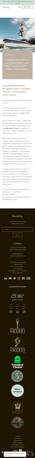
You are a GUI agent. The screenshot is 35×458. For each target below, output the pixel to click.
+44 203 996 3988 (17, 273)
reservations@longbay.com (17, 256)
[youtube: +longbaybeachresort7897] (10, 278)
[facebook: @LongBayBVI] (23, 278)
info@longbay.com (17, 253)
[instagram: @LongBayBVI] (19, 278)
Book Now (27, 7)
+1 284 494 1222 (17, 264)
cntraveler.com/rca (11, 197)
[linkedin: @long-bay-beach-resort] (5, 278)
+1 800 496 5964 (17, 268)
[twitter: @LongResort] (14, 278)
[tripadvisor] (28, 278)
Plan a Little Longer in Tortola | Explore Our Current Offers (17, 2)
